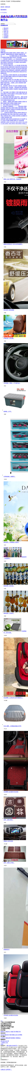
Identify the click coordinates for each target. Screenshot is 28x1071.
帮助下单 (18, 1031)
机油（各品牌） (10, 87)
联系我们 (6, 37)
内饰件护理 (15, 76)
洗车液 (22, 65)
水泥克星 (13, 68)
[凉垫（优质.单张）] (15, 818)
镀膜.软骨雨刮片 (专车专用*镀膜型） (13, 244)
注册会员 (3, 1069)
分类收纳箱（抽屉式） (10, 476)
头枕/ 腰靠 (20, 98)
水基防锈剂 (18, 70)
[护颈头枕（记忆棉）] (15, 337)
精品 (16, 96)
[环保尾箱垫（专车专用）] (12, 631)
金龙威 (14, 119)
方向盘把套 (5, 98)
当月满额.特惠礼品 (14, 56)
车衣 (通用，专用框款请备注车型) (12, 726)
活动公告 (6, 32)
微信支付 (6, 1034)
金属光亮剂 (24, 70)
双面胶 (20, 81)
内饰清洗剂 (18, 67)
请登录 (2, 6)
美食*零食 (16, 114)
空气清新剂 (16, 62)
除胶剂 (5, 62)
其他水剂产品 (23, 71)
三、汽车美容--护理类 (6, 74)
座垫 (9, 98)
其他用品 (18, 109)
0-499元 (8, 122)
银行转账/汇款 (13, 1034)
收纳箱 (5, 100)
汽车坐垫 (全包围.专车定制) (11, 1015)
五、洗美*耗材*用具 (6, 79)
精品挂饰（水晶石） (9, 613)
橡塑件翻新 (9, 76)
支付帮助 (19, 1034)
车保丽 (8, 120)
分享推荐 (6, 36)
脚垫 (12, 98)
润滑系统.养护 (18, 87)
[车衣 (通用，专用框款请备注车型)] (15, 724)
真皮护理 (3, 76)
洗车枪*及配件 (11, 93)
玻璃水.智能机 (16, 52)
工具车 (16, 82)
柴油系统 (21, 89)
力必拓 (4, 120)
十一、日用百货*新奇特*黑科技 (9, 112)
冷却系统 (3, 87)
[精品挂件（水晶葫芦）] (13, 556)
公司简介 (3, 1038)
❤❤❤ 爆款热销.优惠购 (6, 52)
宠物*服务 (21, 108)
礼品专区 (21, 114)
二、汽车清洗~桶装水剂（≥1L (8, 65)
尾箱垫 (15, 98)
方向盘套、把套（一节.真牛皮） (12, 383)
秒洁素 (18, 65)
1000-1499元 (18, 122)
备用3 (5, 84)
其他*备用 (10, 63)
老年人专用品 (12, 115)
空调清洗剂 (10, 62)
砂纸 (6, 81)
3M (21, 119)
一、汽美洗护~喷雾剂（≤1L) (8, 59)
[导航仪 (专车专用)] (15, 839)
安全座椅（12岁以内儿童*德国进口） (13, 697)
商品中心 (6, 29)
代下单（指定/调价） (10, 111)
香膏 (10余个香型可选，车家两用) (12, 179)
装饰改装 (9, 100)
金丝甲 (24, 119)
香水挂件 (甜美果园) (9, 310)
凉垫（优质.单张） (8, 819)
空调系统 (19, 85)
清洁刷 (5, 82)
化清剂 (11, 60)
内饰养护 (15, 89)
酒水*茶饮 (10, 114)
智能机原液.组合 (10, 54)
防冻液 (24, 85)
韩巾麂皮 (16, 79)
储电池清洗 (16, 71)
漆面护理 (14, 74)
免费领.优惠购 (6, 57)
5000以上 (24, 123)
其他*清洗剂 (4, 63)
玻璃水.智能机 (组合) (15, 103)
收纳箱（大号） (8, 411)
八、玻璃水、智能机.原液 (7, 101)
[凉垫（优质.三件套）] (15, 861)
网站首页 (6, 28)
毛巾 (13, 79)
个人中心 (4, 12)
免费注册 (7, 6)
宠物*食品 (21, 106)
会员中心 (6, 34)
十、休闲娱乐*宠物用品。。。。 (9, 106)
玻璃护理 (24, 74)
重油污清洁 (5, 70)
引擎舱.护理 (6, 78)
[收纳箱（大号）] (15, 410)
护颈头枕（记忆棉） (9, 338)
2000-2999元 (5, 123)
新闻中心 (3, 1031)
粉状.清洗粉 (5, 67)
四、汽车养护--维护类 (6, 85)
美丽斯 (11, 120)
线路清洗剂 (4, 71)
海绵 (3, 81)
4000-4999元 (18, 123)
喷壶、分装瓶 (10, 82)
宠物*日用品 (14, 108)
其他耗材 (21, 82)
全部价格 (3, 122)
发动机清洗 (4, 68)
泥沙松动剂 (19, 68)
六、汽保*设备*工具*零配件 (8, 92)
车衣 (2, 100)
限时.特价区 (13, 57)
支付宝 (2, 1034)
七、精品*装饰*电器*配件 (7, 96)
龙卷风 (10, 119)
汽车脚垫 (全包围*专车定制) (11, 791)
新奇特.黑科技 (21, 112)
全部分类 (3, 51)
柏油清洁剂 (24, 67)
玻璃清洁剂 (4, 73)
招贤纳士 (18, 1038)
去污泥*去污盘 (11, 81)
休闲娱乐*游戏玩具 (11, 109)
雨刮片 (25, 98)
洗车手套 (21, 79)
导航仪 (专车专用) (8, 841)
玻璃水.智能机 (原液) (19, 101)
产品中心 (3, 49)
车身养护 (10, 89)
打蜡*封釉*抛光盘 (20, 92)
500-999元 (12, 122)
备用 (25, 82)
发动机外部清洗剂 (18, 60)
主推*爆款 (19, 57)
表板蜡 (4, 60)
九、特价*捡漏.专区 (6, 104)
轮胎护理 (20, 76)
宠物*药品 (8, 108)
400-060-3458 (4, 1041)
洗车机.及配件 (19, 93)
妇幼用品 (18, 115)
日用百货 (5, 115)
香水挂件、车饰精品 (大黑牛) (11, 542)
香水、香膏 (20, 96)
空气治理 (14, 85)
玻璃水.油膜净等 (19, 54)
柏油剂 (8, 60)
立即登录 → (9, 1069)
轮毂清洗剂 (12, 67)
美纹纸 (24, 81)
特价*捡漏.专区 (15, 104)
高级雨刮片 (7, 949)
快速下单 (6, 31)
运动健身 (23, 115)
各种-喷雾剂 (23, 62)
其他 (11, 78)
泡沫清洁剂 (19, 59)
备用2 (2, 84)
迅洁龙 (18, 119)
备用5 (2, 111)
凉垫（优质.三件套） (9, 862)
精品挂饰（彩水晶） (9, 585)
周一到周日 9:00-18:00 (5, 1042)
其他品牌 (21, 120)
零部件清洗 (10, 71)
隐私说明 (8, 1038)
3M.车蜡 (19, 74)
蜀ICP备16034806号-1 (12, 1045)
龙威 (7, 119)
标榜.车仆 (16, 120)
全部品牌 (3, 119)
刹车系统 (5, 89)
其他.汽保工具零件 (9, 95)
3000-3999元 (12, 123)
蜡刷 (17, 81)
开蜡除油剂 (11, 70)
